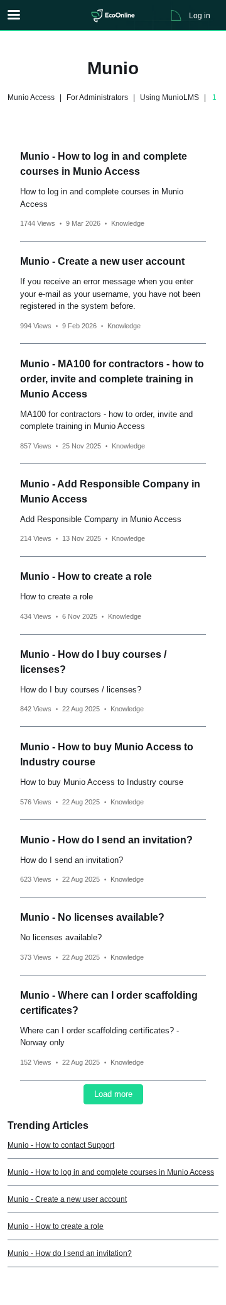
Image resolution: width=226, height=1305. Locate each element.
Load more (113, 1094)
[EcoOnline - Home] (113, 16)
